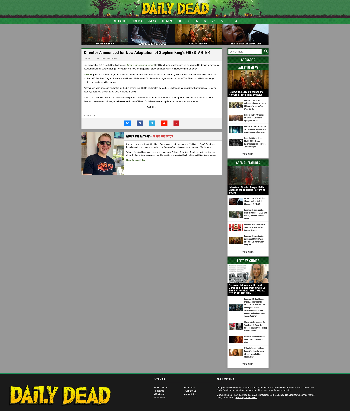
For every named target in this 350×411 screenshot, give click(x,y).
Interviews (167, 21)
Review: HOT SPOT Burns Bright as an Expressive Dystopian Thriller (254, 118)
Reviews (152, 21)
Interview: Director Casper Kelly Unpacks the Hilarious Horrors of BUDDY (247, 190)
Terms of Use (250, 397)
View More (248, 154)
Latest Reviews (248, 67)
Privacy (239, 397)
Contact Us (190, 391)
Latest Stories (120, 21)
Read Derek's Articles (135, 160)
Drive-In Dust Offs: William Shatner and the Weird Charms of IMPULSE (254, 201)
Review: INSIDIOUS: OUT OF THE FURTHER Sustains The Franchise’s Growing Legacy (255, 129)
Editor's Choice (248, 260)
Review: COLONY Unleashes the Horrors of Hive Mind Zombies (246, 93)
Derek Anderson (109, 58)
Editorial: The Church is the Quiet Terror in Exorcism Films (254, 339)
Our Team (190, 387)
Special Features (248, 162)
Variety (92, 116)
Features (137, 21)
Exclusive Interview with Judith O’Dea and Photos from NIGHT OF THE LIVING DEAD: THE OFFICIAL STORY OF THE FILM (247, 289)
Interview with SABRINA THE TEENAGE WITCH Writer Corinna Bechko (255, 227)
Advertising (190, 394)
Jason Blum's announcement (141, 65)
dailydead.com (246, 395)
